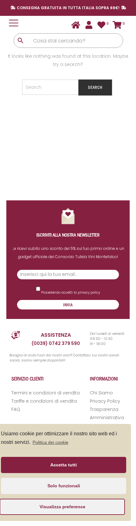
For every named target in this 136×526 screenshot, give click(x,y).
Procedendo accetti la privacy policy (70, 292)
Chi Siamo (101, 393)
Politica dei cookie (50, 442)
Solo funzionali (63, 485)
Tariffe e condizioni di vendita (44, 401)
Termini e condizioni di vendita (45, 393)
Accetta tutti (63, 464)
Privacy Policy (105, 401)
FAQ (15, 409)
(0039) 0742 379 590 (56, 343)
